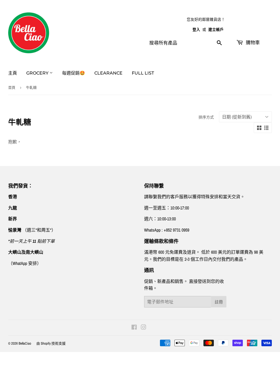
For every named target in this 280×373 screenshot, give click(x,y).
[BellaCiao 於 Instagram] (143, 328)
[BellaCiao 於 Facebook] (134, 328)
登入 (196, 29)
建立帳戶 (216, 29)
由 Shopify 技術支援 (51, 343)
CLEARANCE (108, 73)
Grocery (37, 73)
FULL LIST (143, 73)
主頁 (12, 73)
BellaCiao (25, 343)
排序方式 (206, 117)
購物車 (252, 42)
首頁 (11, 87)
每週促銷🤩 (73, 73)
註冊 (219, 301)
